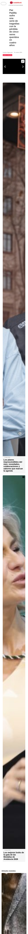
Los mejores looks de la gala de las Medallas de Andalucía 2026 (14, 855)
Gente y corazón (7, 55)
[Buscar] (4, 3)
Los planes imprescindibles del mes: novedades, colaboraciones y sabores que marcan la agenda (13, 465)
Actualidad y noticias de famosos (16, 5)
